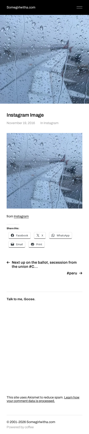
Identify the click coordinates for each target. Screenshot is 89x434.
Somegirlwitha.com (21, 7)
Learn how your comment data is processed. (43, 399)
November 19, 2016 (21, 123)
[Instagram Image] (44, 171)
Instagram (51, 123)
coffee (29, 427)
